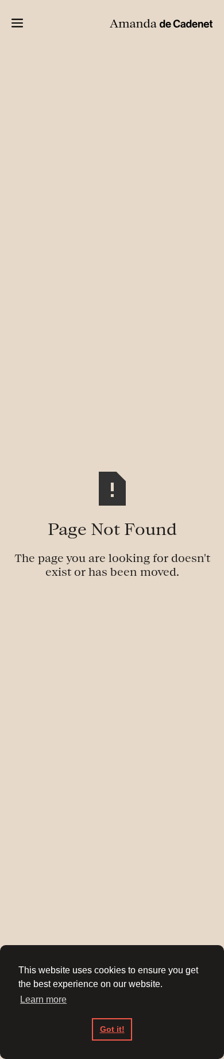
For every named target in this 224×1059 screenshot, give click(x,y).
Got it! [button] (112, 1029)
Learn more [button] (43, 999)
